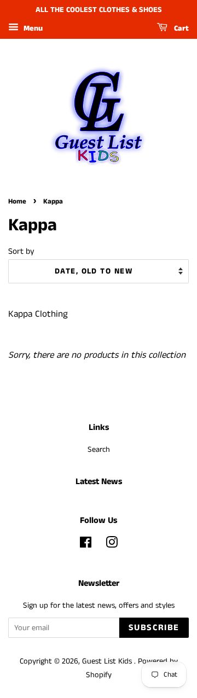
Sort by (21, 252)
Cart (180, 28)
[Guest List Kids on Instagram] (112, 544)
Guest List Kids (108, 661)
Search (99, 449)
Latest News (99, 481)
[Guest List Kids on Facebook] (85, 544)
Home (17, 201)
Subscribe (154, 627)
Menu (32, 28)
